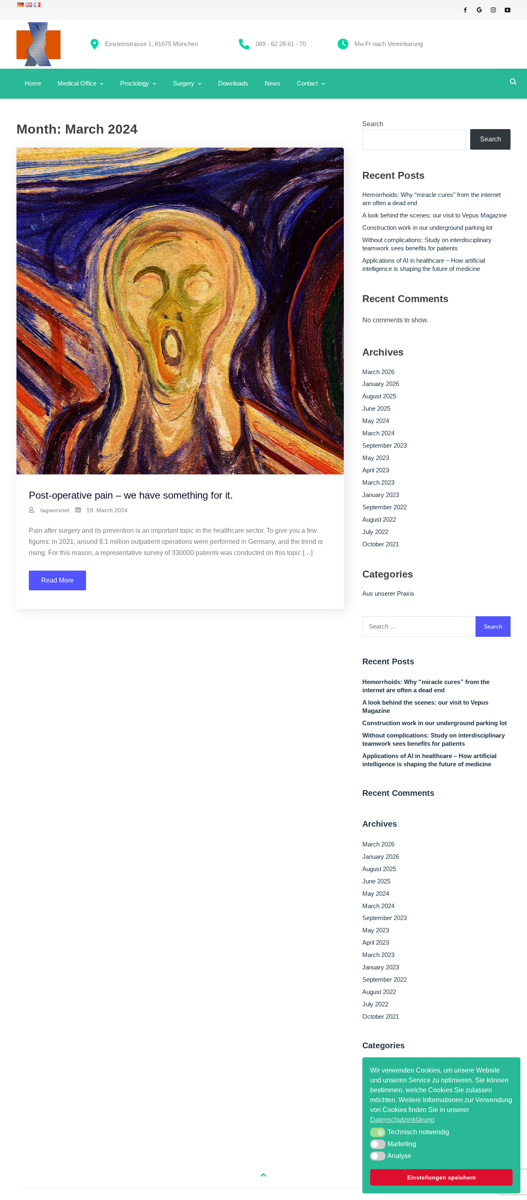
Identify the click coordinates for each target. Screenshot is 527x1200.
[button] (377, 1132)
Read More (57, 580)
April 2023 (375, 470)
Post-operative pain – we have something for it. (131, 495)
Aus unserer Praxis (388, 593)
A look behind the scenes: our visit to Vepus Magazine (434, 215)
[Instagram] (493, 8)
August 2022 (379, 519)
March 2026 (378, 371)
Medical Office (77, 83)
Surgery (183, 83)
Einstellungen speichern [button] (441, 1177)
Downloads (233, 83)
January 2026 (380, 383)
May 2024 (375, 420)
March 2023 (378, 482)
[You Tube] (507, 8)
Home (33, 83)
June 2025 (376, 408)
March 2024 (378, 433)
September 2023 (384, 445)
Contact (307, 83)
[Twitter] (479, 8)
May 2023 (375, 457)
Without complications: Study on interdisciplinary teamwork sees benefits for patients (427, 244)
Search (372, 123)
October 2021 (380, 544)
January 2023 (380, 494)
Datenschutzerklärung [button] (402, 1119)
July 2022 (375, 531)
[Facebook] (465, 8)
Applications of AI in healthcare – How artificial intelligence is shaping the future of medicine (423, 264)
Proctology (134, 83)
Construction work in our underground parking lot (427, 227)
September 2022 (384, 507)
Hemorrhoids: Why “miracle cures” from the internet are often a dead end (431, 198)
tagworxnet (54, 510)
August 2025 (379, 396)
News (272, 83)
